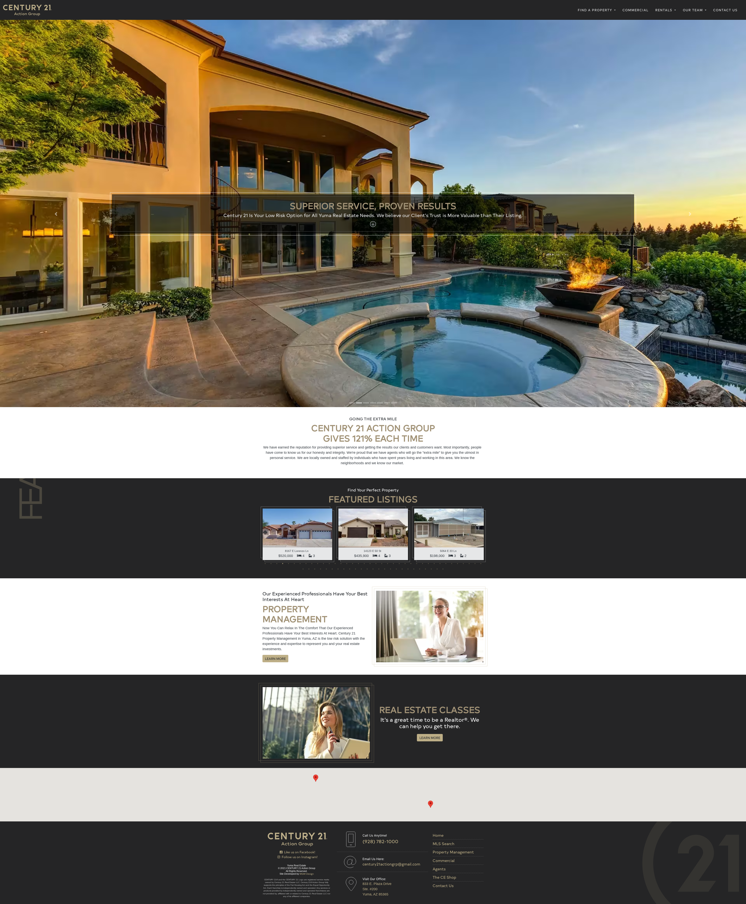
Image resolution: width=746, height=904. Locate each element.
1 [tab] (265, 179)
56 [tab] (402, 185)
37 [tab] (475, 179)
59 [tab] (420, 185)
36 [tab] (469, 179)
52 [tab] (379, 185)
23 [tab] (393, 179)
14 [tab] (341, 179)
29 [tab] (428, 179)
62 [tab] (437, 185)
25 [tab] (405, 179)
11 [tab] (323, 179)
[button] (56, 22)
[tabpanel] (297, 150)
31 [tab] (440, 179)
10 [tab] (318, 179)
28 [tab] (422, 179)
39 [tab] (303, 185)
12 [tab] (329, 179)
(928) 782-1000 (380, 841)
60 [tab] (425, 185)
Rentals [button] (664, 10)
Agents (439, 868)
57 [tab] (408, 185)
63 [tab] (443, 185)
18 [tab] (364, 179)
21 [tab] (382, 179)
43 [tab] (326, 185)
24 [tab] (399, 179)
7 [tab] (300, 179)
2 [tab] (271, 179)
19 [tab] (370, 179)
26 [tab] (411, 179)
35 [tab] (463, 179)
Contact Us (725, 10)
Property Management (453, 851)
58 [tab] (414, 185)
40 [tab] (309, 185)
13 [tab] (335, 179)
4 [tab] (283, 179)
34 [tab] (457, 179)
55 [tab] (396, 185)
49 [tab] (361, 185)
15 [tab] (347, 179)
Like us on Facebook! (298, 852)
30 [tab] (434, 179)
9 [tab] (312, 179)
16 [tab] (353, 179)
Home (438, 835)
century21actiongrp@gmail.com (391, 863)
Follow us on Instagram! (298, 856)
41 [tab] (315, 185)
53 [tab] (385, 185)
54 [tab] (390, 185)
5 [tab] (288, 179)
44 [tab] (332, 185)
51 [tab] (373, 185)
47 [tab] (350, 185)
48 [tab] (355, 185)
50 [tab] (367, 185)
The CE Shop (444, 877)
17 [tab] (358, 179)
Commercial (635, 10)
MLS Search (443, 843)
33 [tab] (452, 179)
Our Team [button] (693, 10)
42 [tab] (320, 185)
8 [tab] (306, 179)
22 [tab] (388, 179)
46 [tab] (344, 185)
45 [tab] (338, 185)
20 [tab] (376, 179)
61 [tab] (431, 185)
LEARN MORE (275, 274)
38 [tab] (481, 179)
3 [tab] (277, 179)
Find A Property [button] (595, 10)
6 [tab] (294, 179)
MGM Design (307, 873)
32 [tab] (446, 179)
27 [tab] (417, 179)
